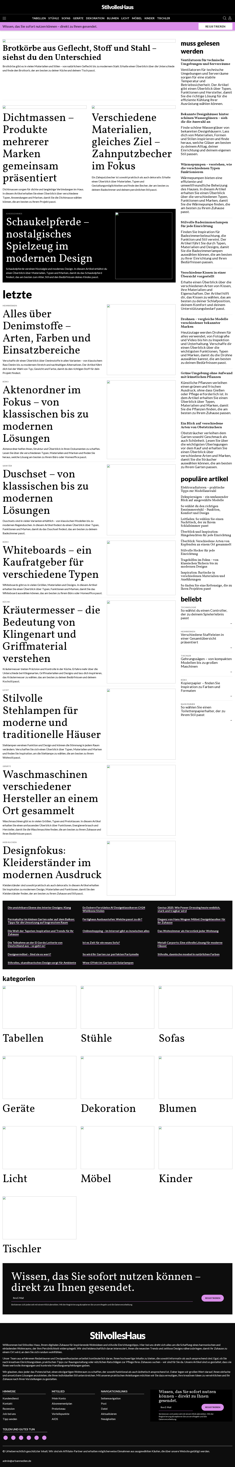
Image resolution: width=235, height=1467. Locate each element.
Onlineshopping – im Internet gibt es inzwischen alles (116, 930)
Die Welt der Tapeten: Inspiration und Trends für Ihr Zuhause (41, 932)
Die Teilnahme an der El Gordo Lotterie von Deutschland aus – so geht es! (35, 944)
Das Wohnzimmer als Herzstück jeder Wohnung (188, 930)
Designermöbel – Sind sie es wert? (29, 954)
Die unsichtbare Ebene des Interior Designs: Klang (39, 907)
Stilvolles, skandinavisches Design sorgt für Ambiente (42, 962)
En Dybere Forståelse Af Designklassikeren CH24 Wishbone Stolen (114, 909)
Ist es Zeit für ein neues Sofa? (101, 942)
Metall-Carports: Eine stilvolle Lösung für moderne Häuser (190, 944)
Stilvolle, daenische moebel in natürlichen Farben (189, 954)
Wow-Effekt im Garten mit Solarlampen (108, 962)
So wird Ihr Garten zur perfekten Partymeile (111, 954)
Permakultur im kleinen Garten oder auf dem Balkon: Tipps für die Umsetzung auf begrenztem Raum (41, 920)
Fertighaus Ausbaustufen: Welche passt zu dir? (112, 919)
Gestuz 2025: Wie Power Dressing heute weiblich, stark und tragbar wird (189, 909)
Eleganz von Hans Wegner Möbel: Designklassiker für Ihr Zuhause (191, 920)
